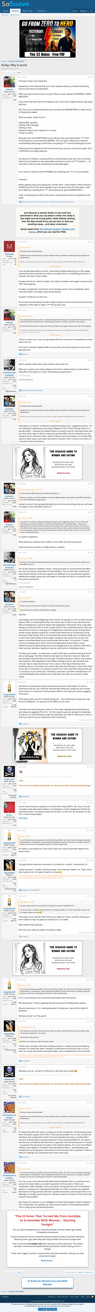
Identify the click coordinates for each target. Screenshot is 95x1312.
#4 (92, 360)
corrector (9, 409)
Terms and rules (62, 1297)
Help (82, 1297)
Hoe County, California (12, 796)
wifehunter (9, 779)
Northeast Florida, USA (10, 890)
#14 (91, 860)
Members (41, 11)
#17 (91, 1021)
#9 (92, 592)
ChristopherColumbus (9, 1116)
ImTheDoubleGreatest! (9, 373)
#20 (91, 1163)
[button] (34, 11)
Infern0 (5, 68)
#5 (92, 396)
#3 (92, 310)
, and (32, 390)
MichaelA (9, 254)
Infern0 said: (24, 248)
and (30, 890)
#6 (92, 484)
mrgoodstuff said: (26, 1027)
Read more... (47, 1260)
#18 (91, 1067)
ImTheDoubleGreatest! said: (29, 490)
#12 (91, 803)
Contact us (51, 1297)
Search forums (15, 15)
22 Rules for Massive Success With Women (47, 1282)
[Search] (91, 11)
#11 (91, 767)
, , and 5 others (48, 202)
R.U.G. (9, 815)
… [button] (11, 72)
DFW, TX (13, 707)
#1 (92, 77)
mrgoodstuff (9, 694)
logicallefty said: (25, 902)
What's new (27, 11)
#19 (91, 1103)
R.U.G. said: (24, 836)
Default (5, 1297)
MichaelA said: (25, 316)
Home (5, 11)
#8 (92, 553)
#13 (91, 830)
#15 (91, 896)
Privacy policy (74, 1297)
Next (18, 72)
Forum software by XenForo (47, 1301)
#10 (91, 682)
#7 (92, 512)
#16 (91, 980)
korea (14, 1132)
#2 (92, 242)
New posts (4, 15)
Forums (15, 11)
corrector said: (25, 518)
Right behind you (11, 391)
